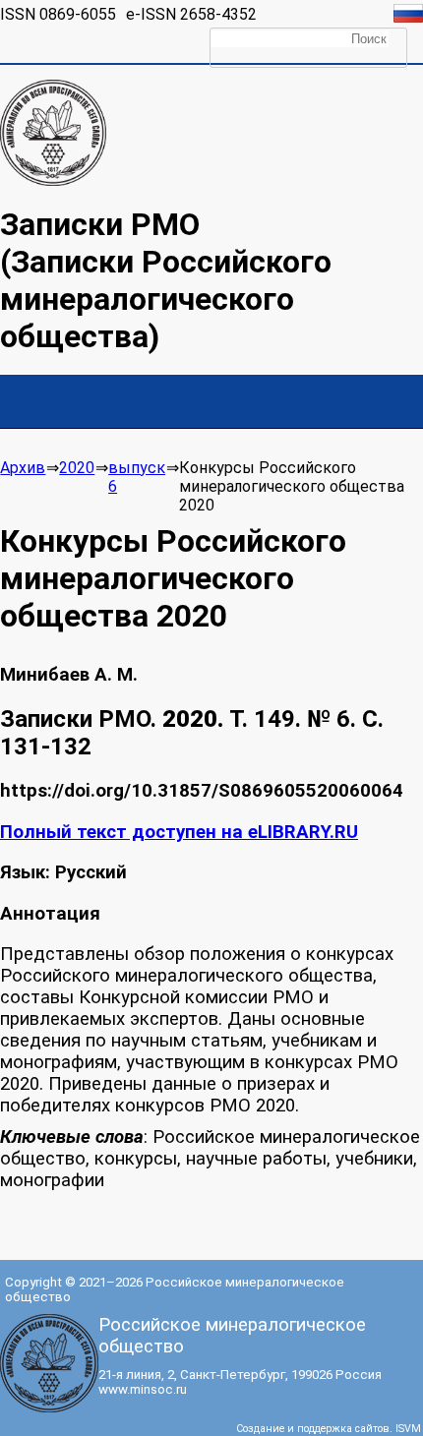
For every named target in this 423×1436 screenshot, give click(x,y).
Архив (22, 467)
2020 (76, 467)
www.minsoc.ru (142, 1389)
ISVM (408, 1428)
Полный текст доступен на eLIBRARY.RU (179, 832)
